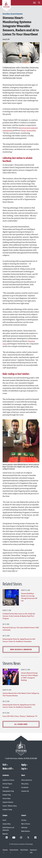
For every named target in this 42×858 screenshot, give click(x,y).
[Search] (39, 3)
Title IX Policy (24, 850)
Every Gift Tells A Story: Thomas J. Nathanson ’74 (20, 716)
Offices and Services (26, 780)
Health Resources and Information (8, 828)
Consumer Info (25, 791)
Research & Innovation (17, 13)
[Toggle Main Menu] (34, 2)
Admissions (24, 827)
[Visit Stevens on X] (28, 837)
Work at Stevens (25, 823)
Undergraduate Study (8, 791)
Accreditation (24, 787)
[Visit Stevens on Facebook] (35, 837)
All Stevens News (21, 724)
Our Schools (6, 787)
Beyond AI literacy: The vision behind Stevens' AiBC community (21, 628)
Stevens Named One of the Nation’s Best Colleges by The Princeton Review (21, 694)
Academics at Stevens (8, 780)
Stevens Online (6, 798)
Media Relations (25, 831)
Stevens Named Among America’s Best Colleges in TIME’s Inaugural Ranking (29, 676)
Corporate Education (8, 802)
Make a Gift (7, 769)
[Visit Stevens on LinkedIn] (6, 837)
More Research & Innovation (21, 649)
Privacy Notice (14, 850)
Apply (23, 765)
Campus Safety (6, 823)
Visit (4, 765)
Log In (23, 769)
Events (4, 820)
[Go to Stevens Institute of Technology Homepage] (21, 748)
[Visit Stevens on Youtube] (13, 837)
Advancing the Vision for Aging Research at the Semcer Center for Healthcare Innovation (19, 640)
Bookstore (5, 833)
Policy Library (24, 783)
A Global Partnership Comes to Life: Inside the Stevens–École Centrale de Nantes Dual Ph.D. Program (19, 616)
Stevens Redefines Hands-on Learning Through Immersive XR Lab (29, 597)
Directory (23, 820)
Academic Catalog (7, 809)
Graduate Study (7, 794)
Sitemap (5, 850)
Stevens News (6, 13)
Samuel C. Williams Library (10, 805)
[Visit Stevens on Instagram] (21, 837)
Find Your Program (7, 783)
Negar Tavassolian (28, 130)
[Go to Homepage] (6, 6)
